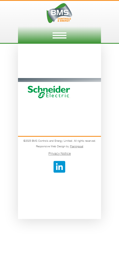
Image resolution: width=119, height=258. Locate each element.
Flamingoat (76, 146)
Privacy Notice (59, 153)
